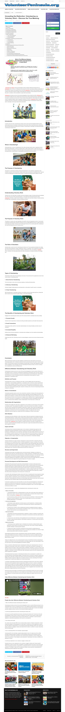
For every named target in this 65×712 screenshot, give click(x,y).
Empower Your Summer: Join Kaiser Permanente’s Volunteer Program (24, 685)
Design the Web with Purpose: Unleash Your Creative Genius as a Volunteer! (53, 702)
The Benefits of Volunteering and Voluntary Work (14, 38)
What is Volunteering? (9, 28)
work (56, 60)
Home (12, 12)
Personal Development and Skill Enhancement (13, 53)
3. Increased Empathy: (10, 41)
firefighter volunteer (50, 44)
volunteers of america (50, 60)
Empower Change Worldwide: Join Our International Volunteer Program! (37, 685)
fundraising (39, 249)
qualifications (13, 421)
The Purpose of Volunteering (11, 29)
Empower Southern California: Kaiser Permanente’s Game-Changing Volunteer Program (10, 685)
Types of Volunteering (9, 34)
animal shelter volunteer (33, 9)
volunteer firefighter (54, 9)
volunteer (48, 52)
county (48, 41)
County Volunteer (54, 41)
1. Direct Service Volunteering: (11, 35)
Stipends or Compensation (11, 51)
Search (47, 31)
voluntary (12, 87)
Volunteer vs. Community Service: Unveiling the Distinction (15, 657)
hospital (57, 44)
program (48, 47)
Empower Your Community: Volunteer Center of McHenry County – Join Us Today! (34, 657)
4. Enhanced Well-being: (10, 42)
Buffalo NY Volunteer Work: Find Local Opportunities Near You (34, 693)
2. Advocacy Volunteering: (11, 36)
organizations (27, 90)
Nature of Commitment (10, 47)
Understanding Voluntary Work (11, 30)
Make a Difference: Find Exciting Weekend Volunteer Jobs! (52, 693)
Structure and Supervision (11, 52)
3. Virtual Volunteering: (10, 37)
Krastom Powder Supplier (34, 710)
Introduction (8, 27)
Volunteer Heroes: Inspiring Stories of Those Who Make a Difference (16, 710)
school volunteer (54, 47)
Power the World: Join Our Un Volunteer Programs (23, 672)
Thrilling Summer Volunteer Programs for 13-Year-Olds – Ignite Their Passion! (37, 672)
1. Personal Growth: (10, 39)
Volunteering (7, 87)
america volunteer (9, 9)
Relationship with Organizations (11, 48)
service (47, 49)
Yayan (7, 20)
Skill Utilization (9, 49)
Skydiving (57, 49)
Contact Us (22, 1)
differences (39, 95)
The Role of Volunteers (10, 33)
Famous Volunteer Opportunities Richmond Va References (54, 73)
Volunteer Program (18, 12)
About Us (17, 1)
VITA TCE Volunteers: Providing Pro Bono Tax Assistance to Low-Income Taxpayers (34, 698)
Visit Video (7, 597)
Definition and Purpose (10, 46)
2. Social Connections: (10, 40)
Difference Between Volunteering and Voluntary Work (15, 45)
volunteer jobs (44, 9)
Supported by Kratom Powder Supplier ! (11, 699)
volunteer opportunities (20, 9)
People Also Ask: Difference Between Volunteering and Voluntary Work (18, 55)
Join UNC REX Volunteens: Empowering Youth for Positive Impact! (10, 672)
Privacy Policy (12, 1)
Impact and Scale (9, 50)
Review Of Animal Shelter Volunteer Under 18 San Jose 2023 (54, 132)
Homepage (6, 1)
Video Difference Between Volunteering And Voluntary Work (15, 54)
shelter (52, 49)
